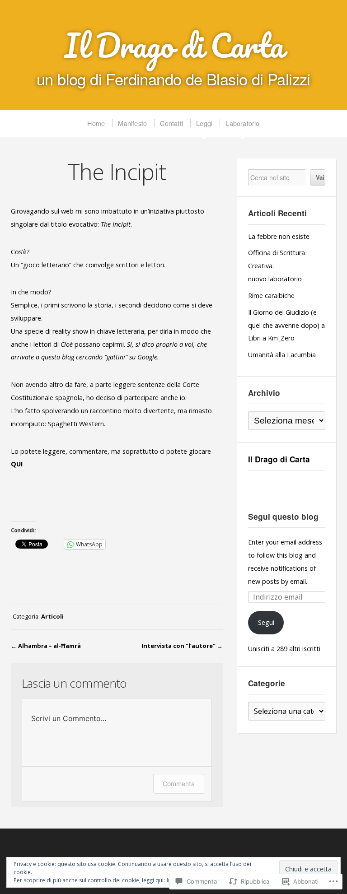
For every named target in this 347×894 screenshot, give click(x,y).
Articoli (52, 616)
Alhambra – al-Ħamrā (49, 646)
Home (96, 123)
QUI (17, 464)
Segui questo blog (283, 516)
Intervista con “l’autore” (178, 646)
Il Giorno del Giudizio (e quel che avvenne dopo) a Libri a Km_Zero (286, 325)
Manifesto (132, 123)
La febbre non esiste (278, 236)
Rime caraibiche (271, 295)
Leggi (204, 123)
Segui (266, 622)
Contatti (171, 123)
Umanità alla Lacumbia (282, 354)
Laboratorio (242, 123)
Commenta (179, 783)
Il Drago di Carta (173, 45)
